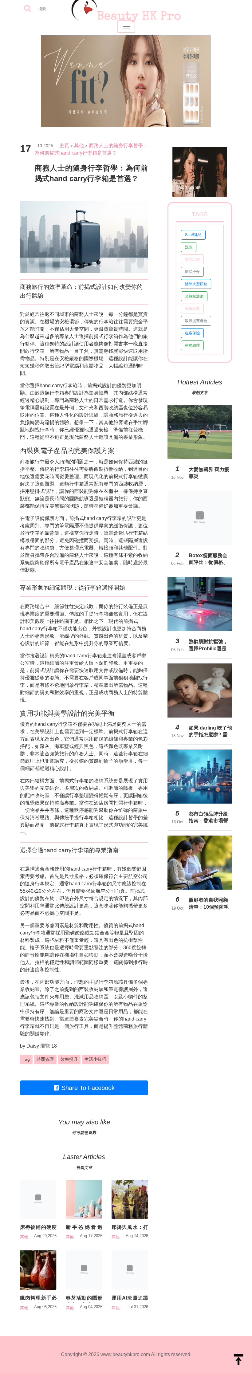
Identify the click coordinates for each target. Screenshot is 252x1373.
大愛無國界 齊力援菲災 (209, 473)
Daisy (32, 1045)
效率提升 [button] (69, 1059)
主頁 (64, 145)
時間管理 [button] (45, 1059)
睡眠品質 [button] (192, 308)
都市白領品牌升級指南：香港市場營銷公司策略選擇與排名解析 (208, 817)
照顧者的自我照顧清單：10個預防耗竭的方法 (209, 903)
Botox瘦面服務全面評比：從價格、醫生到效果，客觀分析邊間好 (208, 559)
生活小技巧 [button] (95, 1059)
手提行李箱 (96, 613)
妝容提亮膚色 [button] (196, 321)
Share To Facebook (88, 1087)
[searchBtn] (27, 8)
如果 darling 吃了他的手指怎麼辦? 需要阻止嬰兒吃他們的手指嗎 (210, 731)
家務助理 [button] (192, 345)
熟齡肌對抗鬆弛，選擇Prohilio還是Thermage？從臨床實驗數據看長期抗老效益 (210, 645)
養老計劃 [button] (192, 259)
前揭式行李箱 (103, 336)
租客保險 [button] (192, 333)
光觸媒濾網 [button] (194, 296)
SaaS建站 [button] (193, 235)
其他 (79, 145)
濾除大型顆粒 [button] (196, 284)
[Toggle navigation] (126, 26)
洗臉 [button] (188, 247)
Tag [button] (26, 1059)
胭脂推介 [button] (192, 271)
